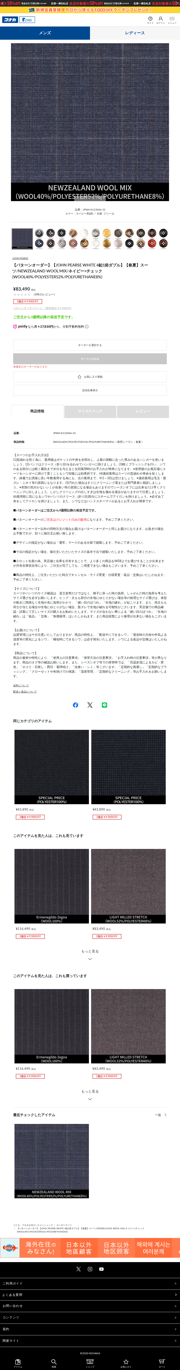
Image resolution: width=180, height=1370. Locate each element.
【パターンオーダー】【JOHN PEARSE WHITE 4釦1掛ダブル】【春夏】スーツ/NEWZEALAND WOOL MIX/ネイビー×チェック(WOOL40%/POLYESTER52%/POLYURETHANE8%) (80, 1230)
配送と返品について (25, 691)
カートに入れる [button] (90, 358)
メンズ (45, 33)
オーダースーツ (64, 1225)
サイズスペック (90, 411)
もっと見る (90, 951)
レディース (135, 33)
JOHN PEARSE (20, 258)
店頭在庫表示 (90, 390)
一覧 (158, 1115)
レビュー (143, 411)
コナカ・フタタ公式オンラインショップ (33, 1225)
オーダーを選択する (90, 345)
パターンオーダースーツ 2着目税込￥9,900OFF (42, 308)
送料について (21, 685)
